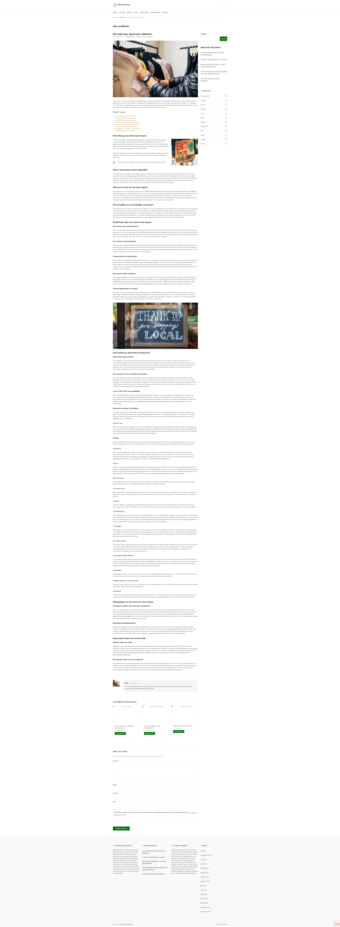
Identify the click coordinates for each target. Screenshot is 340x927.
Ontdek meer (120, 733)
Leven (136, 12)
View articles (133, 683)
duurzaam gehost (127, 924)
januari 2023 (204, 903)
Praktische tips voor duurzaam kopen (127, 124)
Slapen (203, 135)
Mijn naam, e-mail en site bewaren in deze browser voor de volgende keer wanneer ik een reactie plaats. (150, 812)
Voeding (203, 139)
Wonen (129, 12)
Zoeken (204, 34)
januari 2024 (204, 873)
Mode (202, 118)
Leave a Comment (147, 37)
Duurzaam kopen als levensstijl (125, 131)
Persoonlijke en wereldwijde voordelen (128, 122)
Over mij (122, 12)
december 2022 (205, 907)
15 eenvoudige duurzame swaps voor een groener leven (213, 72)
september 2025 (206, 855)
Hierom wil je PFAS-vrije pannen (183, 726)
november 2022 (205, 912)
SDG (202, 131)
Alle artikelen (155, 12)
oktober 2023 (205, 877)
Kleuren (203, 105)
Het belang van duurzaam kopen (126, 116)
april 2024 (204, 864)
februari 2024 (205, 868)
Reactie (116, 761)
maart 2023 (204, 899)
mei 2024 (204, 860)
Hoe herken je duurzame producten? (127, 127)
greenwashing (186, 380)
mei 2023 (204, 890)
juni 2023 (203, 886)
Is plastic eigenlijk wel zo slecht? (214, 59)
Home (115, 12)
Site (114, 802)
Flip (139, 37)
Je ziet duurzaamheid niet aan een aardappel (212, 53)
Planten (203, 122)
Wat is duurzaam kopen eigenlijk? (126, 118)
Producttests (205, 126)
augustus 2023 (205, 881)
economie (142, 666)
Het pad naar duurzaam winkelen (210, 80)
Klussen (203, 109)
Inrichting (203, 100)
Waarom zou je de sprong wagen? (126, 120)
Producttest (144, 12)
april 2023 (204, 894)
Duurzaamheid (129, 37)
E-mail (115, 793)
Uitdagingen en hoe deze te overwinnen (128, 129)
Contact (165, 12)
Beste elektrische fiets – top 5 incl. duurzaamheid (213, 65)
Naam (115, 785)
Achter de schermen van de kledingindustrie (152, 727)
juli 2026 (203, 851)
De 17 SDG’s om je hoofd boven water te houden (124, 727)
